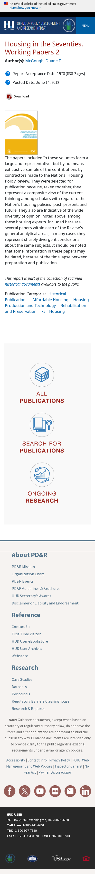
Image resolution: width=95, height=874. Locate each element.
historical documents (22, 284)
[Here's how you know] (47, 6)
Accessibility (15, 760)
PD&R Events (23, 581)
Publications (16, 299)
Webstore (20, 655)
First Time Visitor (26, 633)
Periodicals (21, 693)
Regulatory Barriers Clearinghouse (40, 701)
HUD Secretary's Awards (31, 595)
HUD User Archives (27, 648)
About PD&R (29, 555)
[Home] (40, 25)
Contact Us (21, 626)
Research (25, 667)
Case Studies (22, 679)
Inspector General (68, 766)
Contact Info (37, 760)
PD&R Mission (23, 566)
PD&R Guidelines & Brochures (36, 588)
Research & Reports (28, 708)
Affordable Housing (50, 299)
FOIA (76, 760)
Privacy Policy (59, 760)
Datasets (19, 686)
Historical (57, 294)
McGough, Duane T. (43, 60)
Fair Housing (53, 311)
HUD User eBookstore (30, 641)
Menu (86, 25)
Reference (26, 615)
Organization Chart (28, 573)
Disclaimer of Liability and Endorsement (45, 603)
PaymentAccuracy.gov (55, 772)
